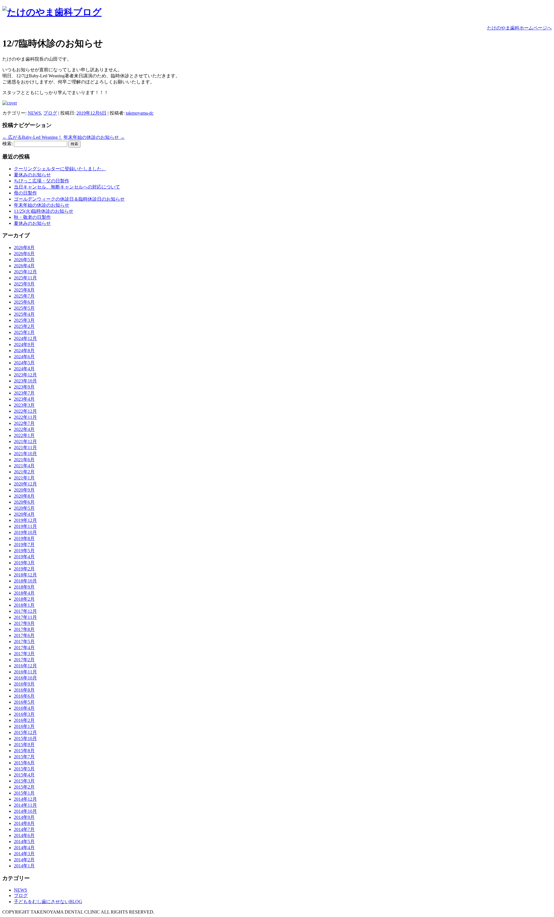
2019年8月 (24, 538)
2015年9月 (24, 744)
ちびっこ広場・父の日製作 (41, 180)
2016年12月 (25, 665)
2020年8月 (24, 496)
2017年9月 (24, 623)
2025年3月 (24, 320)
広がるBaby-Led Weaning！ (32, 137)
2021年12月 (25, 441)
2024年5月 (24, 362)
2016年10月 (25, 677)
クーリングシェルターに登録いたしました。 (60, 168)
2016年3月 (24, 714)
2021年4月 (24, 465)
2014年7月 (24, 829)
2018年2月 (24, 599)
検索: (7, 143)
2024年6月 (24, 356)
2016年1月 (24, 726)
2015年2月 (24, 787)
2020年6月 (24, 502)
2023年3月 (24, 405)
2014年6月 (24, 835)
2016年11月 (25, 671)
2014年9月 (24, 817)
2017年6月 (24, 635)
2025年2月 (24, 326)
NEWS (34, 113)
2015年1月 (24, 793)
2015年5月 (24, 768)
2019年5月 (24, 550)
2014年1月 (24, 865)
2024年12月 (25, 338)
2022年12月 (25, 411)
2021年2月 (24, 471)
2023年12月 (25, 374)
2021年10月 (25, 453)
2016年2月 (24, 720)
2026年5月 (24, 259)
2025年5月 (24, 308)
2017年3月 (24, 653)
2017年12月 (25, 611)
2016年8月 (24, 690)
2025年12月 (25, 271)
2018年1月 (24, 605)
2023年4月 (24, 399)
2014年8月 (24, 823)
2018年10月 (25, 580)
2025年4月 (24, 314)
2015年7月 (24, 756)
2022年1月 (24, 435)
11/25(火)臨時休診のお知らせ (43, 211)
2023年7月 (24, 393)
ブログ (50, 113)
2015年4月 (24, 774)
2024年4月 (24, 368)
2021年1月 (24, 477)
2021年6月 (24, 459)
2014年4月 (24, 847)
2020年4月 (24, 514)
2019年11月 (25, 526)
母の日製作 (25, 193)
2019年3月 (24, 562)
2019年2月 (24, 568)
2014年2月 (24, 859)
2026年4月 (24, 265)
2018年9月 (24, 586)
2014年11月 (25, 805)
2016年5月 (24, 702)
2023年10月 (25, 380)
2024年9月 (24, 344)
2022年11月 (25, 417)
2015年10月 (25, 738)
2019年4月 (24, 556)
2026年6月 (24, 253)
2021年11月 (25, 447)
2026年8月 (24, 247)
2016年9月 (24, 683)
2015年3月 (24, 780)
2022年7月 (24, 423)
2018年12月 (25, 574)
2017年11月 (25, 617)
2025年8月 (24, 289)
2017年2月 (24, 659)
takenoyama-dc (140, 113)
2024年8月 (24, 350)
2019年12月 (25, 520)
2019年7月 (24, 544)
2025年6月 (24, 302)
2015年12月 (25, 732)
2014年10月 (25, 811)
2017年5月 (24, 641)
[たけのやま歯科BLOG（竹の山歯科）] (52, 12)
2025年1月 (24, 332)
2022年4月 (24, 429)
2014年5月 (24, 841)
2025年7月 (24, 296)
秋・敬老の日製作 (32, 217)
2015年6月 (24, 762)
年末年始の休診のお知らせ (94, 137)
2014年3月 (24, 853)
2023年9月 (24, 386)
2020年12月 (25, 483)
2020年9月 (24, 490)
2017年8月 (24, 629)
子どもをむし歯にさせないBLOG (48, 901)
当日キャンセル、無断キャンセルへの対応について (67, 186)
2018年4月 (24, 593)
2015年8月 (24, 750)
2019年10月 (25, 532)
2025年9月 (24, 283)
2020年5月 (24, 508)
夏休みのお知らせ (32, 174)
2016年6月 (24, 696)
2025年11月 (25, 277)
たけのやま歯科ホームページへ (519, 27)
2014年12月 (25, 799)
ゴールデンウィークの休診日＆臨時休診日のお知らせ (69, 199)
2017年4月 (24, 647)
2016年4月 (24, 708)
